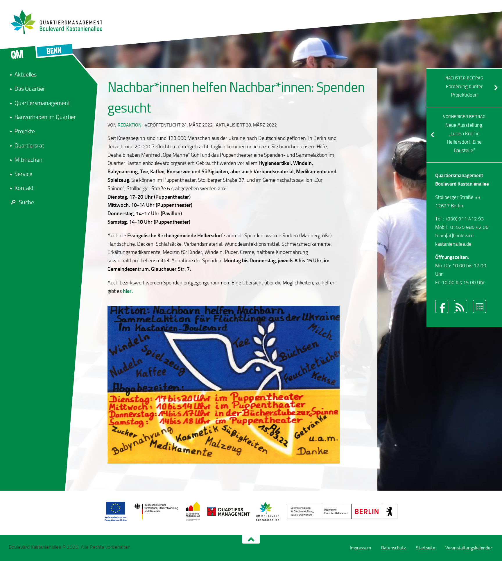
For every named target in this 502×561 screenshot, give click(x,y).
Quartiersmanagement (42, 102)
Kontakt (24, 187)
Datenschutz (393, 548)
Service (23, 173)
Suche (26, 202)
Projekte (25, 131)
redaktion (129, 125)
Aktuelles (26, 74)
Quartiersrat (29, 145)
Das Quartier (30, 88)
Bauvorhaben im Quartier (45, 116)
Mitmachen (28, 159)
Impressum (360, 548)
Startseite (425, 548)
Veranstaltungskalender (468, 548)
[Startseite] (59, 21)
